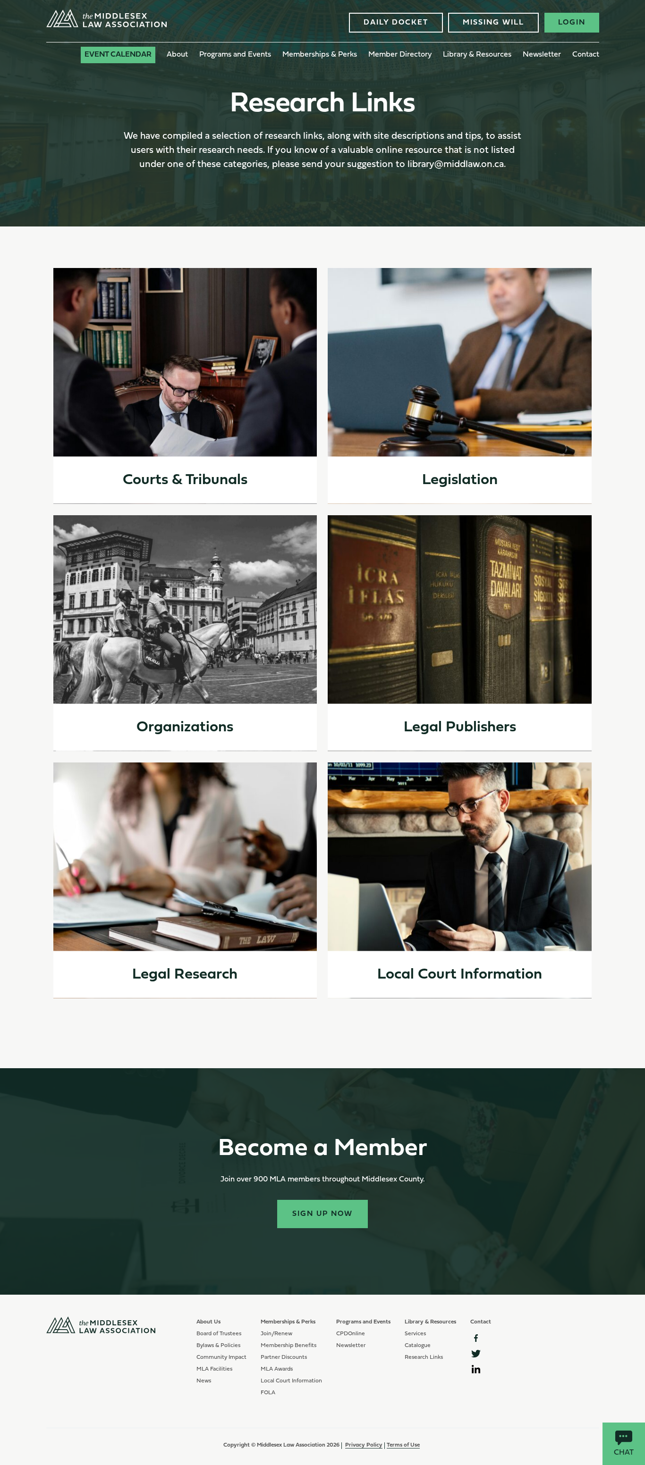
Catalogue (418, 1345)
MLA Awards (277, 1369)
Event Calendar (118, 55)
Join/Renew (276, 1334)
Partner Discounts (284, 1357)
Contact (585, 55)
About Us (208, 1322)
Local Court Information (291, 1381)
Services (415, 1334)
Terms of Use (403, 1445)
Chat (624, 1453)
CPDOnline (350, 1334)
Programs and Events (235, 55)
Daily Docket (396, 22)
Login (572, 22)
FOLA (268, 1393)
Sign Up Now (322, 1214)
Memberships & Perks (319, 55)
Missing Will (493, 22)
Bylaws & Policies (218, 1345)
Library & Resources (477, 55)
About (177, 55)
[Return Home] (106, 25)
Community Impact (221, 1357)
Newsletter (542, 55)
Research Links (424, 1357)
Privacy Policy (363, 1445)
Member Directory (400, 55)
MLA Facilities (214, 1369)
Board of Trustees (218, 1334)
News (203, 1381)
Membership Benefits (288, 1345)
